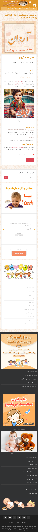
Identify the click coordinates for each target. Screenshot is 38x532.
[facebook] (19, 517)
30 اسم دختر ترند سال (31, 489)
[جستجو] (12, 8)
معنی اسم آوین (25, 379)
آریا (18, 81)
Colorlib (21, 530)
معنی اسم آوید (33, 493)
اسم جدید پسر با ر (32, 486)
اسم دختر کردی (27, 375)
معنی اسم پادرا (26, 386)
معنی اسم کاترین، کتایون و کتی (29, 472)
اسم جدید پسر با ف (32, 475)
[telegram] (24, 517)
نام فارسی (20, 62)
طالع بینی (31, 320)
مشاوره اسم (18, 8)
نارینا (6, 225)
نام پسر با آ (30, 382)
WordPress (10, 530)
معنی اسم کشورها (29, 313)
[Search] (6, 177)
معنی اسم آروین (28, 390)
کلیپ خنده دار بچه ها (14, 453)
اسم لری (32, 298)
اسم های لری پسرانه (17, 147)
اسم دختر (26, 8)
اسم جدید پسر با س (32, 482)
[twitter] (10, 517)
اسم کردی (31, 295)
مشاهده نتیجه (27, 235)
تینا (6, 229)
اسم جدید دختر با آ (32, 468)
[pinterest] (14, 517)
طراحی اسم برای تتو (29, 323)
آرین (20, 81)
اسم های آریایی (19, 84)
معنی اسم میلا (33, 464)
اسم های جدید (30, 316)
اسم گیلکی (31, 306)
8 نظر (13, 62)
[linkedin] (5, 517)
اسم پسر (33, 8)
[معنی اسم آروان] (19, 37)
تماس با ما (11, 522)
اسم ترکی (31, 291)
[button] (3, 229)
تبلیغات (17, 522)
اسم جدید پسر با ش (32, 479)
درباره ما (24, 522)
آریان (14, 81)
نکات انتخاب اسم (30, 288)
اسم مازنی (31, 302)
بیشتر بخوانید (30, 159)
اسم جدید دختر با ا (32, 461)
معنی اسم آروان (26, 57)
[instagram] (8, 8)
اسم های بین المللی (29, 309)
